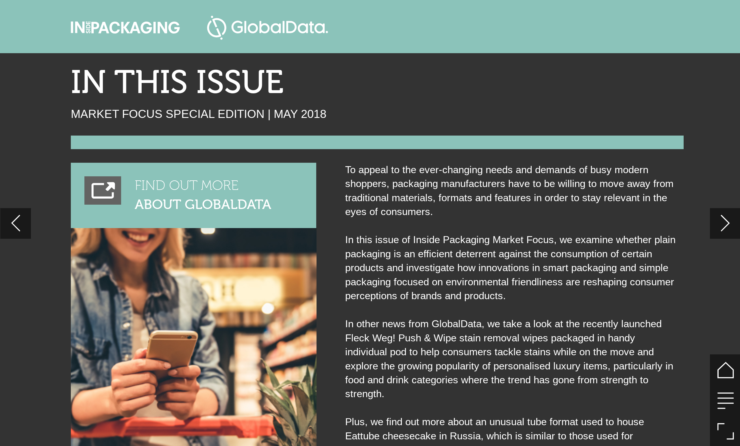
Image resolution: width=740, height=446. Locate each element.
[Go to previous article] (15, 223)
